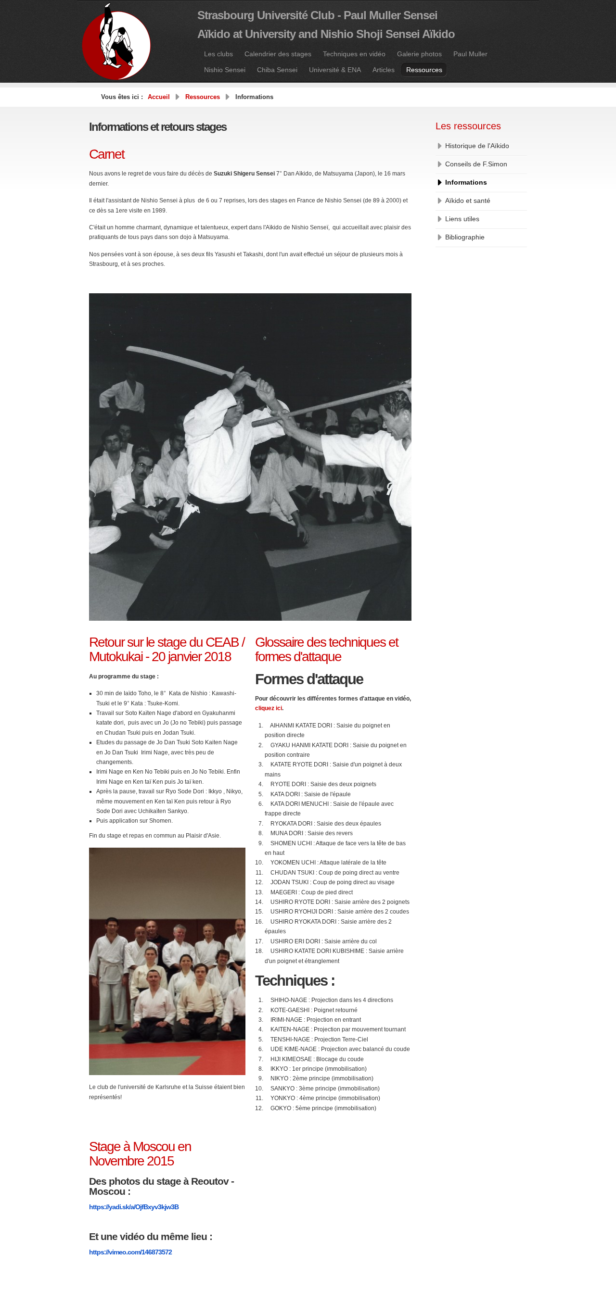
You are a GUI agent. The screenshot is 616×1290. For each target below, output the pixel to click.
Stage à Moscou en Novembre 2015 (140, 1153)
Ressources (202, 96)
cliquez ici (268, 708)
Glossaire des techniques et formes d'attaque (326, 649)
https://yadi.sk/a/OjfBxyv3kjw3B (134, 1207)
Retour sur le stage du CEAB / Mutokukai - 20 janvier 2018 (166, 649)
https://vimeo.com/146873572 (130, 1252)
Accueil (159, 96)
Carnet (106, 154)
